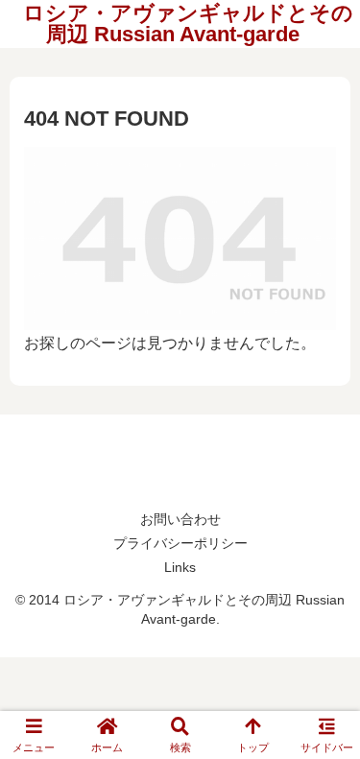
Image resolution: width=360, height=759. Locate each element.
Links (180, 567)
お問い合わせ (180, 519)
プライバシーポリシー (180, 543)
